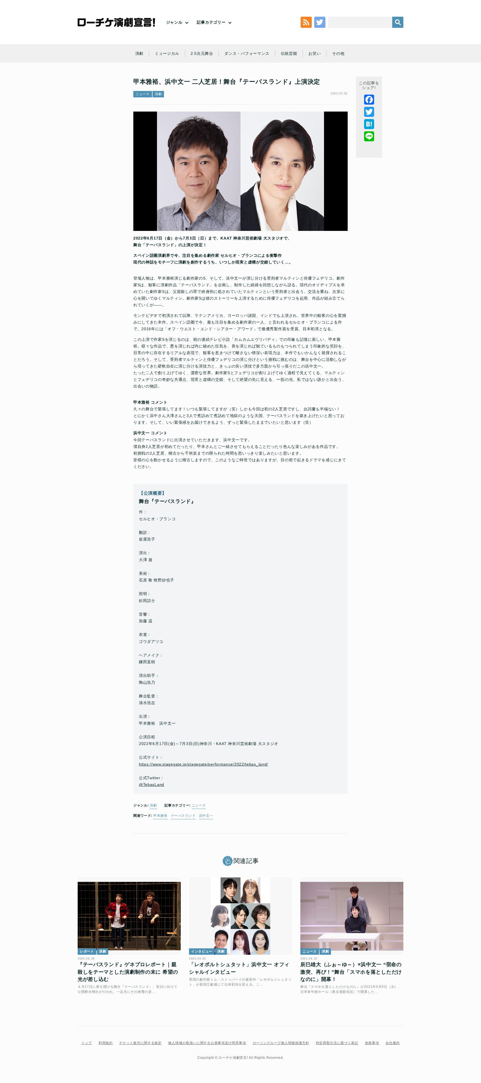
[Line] (369, 136)
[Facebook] (369, 100)
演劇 (139, 53)
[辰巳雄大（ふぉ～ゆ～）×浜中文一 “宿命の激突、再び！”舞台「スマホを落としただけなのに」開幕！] (351, 916)
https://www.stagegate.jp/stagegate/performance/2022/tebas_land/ (203, 764)
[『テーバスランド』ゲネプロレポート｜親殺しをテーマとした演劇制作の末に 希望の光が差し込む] (129, 916)
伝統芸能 (289, 53)
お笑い (314, 53)
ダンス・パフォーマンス (246, 53)
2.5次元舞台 (202, 53)
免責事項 (372, 1043)
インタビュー (201, 951)
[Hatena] (369, 124)
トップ (86, 1043)
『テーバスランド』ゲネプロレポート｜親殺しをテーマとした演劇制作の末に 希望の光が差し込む (128, 972)
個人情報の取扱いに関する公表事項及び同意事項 (207, 1043)
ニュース (143, 94)
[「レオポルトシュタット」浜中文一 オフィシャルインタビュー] (240, 916)
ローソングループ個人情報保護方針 (281, 1043)
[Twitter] (369, 112)
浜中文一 (206, 816)
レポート (87, 951)
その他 (338, 53)
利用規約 (106, 1043)
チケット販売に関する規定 (140, 1043)
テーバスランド (183, 816)
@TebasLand (151, 784)
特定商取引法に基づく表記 (337, 1043)
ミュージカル (167, 53)
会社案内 (393, 1043)
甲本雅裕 (160, 816)
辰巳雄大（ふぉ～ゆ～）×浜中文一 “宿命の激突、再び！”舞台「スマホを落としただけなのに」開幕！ (351, 972)
